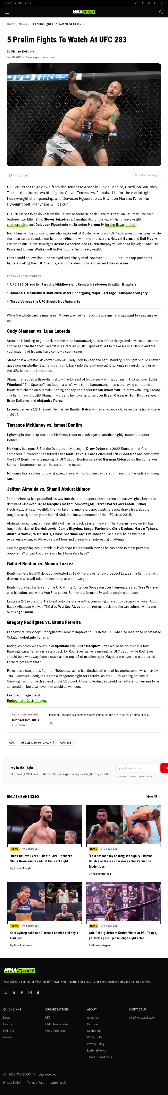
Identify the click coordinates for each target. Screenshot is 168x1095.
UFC (12, 742)
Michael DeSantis (23, 51)
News (23, 24)
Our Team (93, 1024)
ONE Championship (57, 1024)
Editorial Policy (96, 1050)
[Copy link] (26, 175)
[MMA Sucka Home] (84, 12)
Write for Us (94, 1037)
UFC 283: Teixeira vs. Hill (37, 742)
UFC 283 (65, 742)
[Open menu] (7, 12)
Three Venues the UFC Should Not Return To (45, 301)
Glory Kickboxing (56, 1031)
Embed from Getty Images (27, 700)
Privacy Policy (95, 1044)
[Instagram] (149, 3)
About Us (93, 1018)
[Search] (161, 12)
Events (7, 1024)
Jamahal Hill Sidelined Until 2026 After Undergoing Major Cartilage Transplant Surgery (79, 293)
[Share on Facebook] (10, 175)
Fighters (8, 1031)
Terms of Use (35, 1083)
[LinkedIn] (155, 3)
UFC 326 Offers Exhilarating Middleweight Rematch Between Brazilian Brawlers (73, 284)
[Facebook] (142, 3)
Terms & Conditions (99, 1057)
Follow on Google (149, 175)
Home (11, 24)
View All (151, 796)
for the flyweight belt (120, 225)
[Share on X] (18, 175)
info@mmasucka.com (142, 1018)
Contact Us (94, 1031)
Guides (7, 1037)
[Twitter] (135, 3)
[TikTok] (162, 3)
